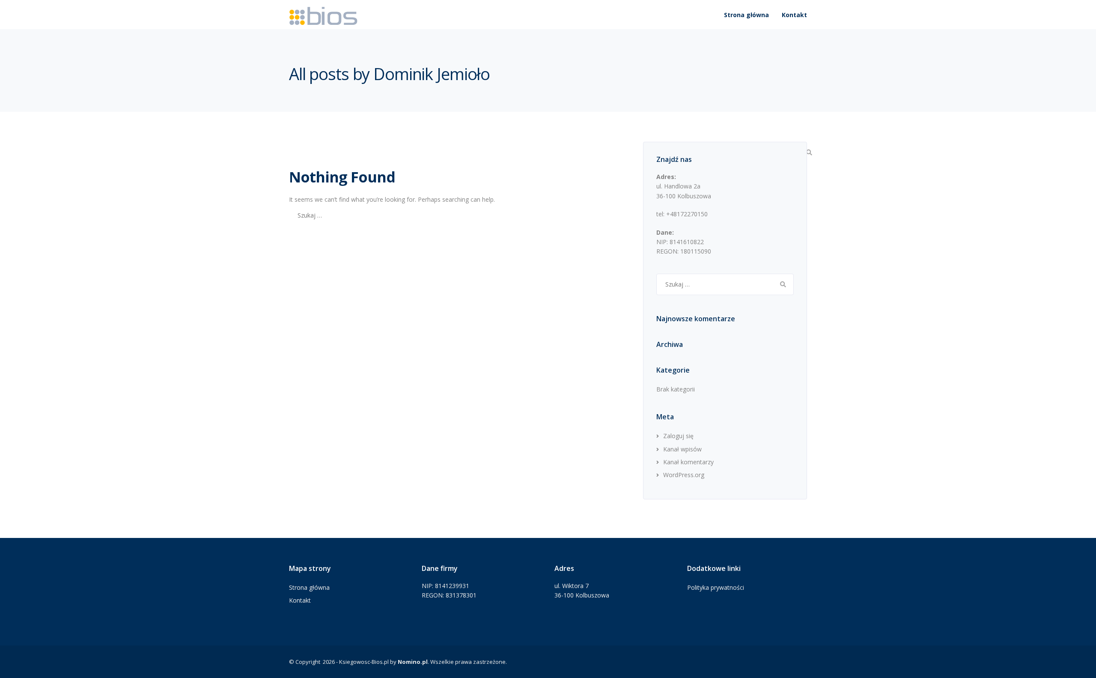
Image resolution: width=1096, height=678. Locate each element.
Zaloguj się (678, 436)
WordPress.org (683, 475)
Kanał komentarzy (688, 462)
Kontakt (794, 15)
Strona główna (746, 15)
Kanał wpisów (682, 449)
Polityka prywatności (715, 587)
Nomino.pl (413, 662)
